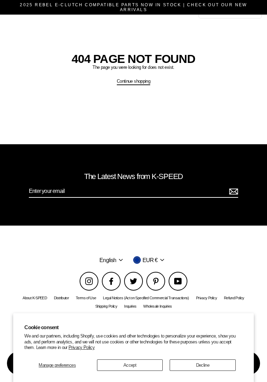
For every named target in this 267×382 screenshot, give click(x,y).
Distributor (61, 298)
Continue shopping (133, 81)
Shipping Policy (106, 306)
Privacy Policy (81, 347)
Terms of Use (86, 298)
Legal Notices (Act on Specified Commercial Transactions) (146, 298)
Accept (129, 365)
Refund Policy (234, 298)
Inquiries (130, 306)
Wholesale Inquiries (157, 306)
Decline (203, 365)
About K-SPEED (35, 298)
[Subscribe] (232, 191)
